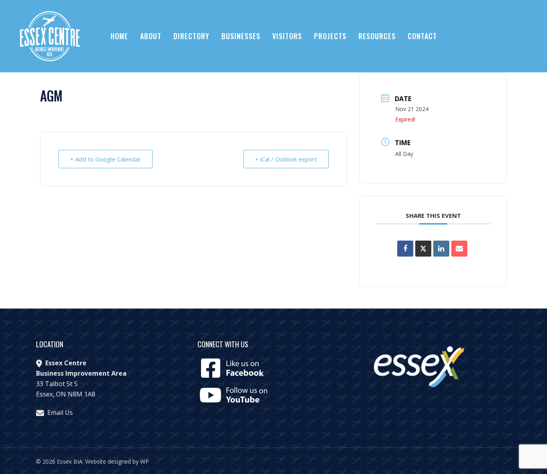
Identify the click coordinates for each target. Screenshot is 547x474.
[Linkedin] (441, 249)
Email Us (60, 412)
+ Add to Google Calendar (105, 159)
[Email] (459, 249)
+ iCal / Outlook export (286, 159)
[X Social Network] (423, 249)
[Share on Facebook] (405, 249)
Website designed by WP (117, 461)
